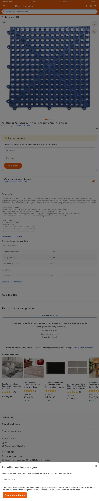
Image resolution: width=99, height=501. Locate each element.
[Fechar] (96, 466)
